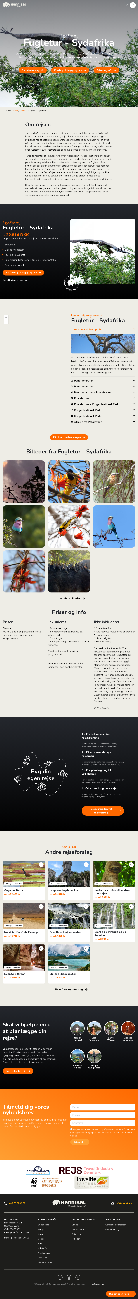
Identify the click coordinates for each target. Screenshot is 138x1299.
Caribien (42, 1238)
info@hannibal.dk (125, 1203)
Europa (41, 1229)
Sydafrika (23, 111)
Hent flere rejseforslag (69, 989)
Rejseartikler (77, 1234)
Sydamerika (43, 1224)
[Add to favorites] (41, 864)
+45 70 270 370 (17, 1203)
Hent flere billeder (69, 598)
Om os (75, 1224)
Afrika (41, 1243)
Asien (40, 1234)
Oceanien (42, 1257)
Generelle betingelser (115, 1224)
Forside (15, 111)
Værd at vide (78, 1229)
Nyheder (76, 1238)
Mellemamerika (45, 1262)
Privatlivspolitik (97, 1283)
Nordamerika (44, 1252)
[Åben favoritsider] (126, 4)
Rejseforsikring (112, 1229)
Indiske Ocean (44, 1248)
